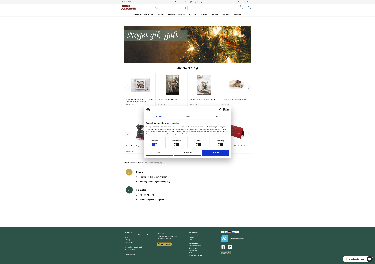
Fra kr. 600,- (215, 14)
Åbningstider (193, 250)
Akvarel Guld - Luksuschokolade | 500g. (234, 99)
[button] (186, 8)
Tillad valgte (187, 153)
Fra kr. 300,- (182, 14)
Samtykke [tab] (158, 116)
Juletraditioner (193, 248)
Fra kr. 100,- (160, 14)
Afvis (159, 153)
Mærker (240, 2)
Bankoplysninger (194, 253)
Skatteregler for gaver (196, 255)
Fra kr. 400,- (193, 14)
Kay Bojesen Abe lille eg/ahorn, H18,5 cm (203, 99)
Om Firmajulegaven (195, 245)
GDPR (190, 240)
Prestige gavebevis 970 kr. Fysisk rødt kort (235, 146)
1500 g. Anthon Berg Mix (133, 146)
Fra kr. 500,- (204, 14)
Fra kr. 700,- (225, 14)
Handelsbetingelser (195, 235)
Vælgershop (237, 14)
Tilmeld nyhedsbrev (164, 244)
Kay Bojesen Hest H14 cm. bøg (167, 99)
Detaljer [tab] (187, 116)
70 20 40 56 (127, 1)
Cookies (191, 237)
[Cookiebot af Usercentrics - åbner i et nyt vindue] (220, 109)
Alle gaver (137, 14)
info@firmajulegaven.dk (135, 247)
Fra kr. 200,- (171, 14)
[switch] (176, 144)
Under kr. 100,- (149, 14)
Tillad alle (215, 153)
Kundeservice (249, 2)
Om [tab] (217, 116)
